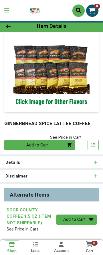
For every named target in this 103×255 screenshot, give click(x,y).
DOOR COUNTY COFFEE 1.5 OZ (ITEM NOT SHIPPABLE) (29, 216)
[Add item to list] (93, 145)
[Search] (78, 11)
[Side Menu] (6, 10)
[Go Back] (16, 26)
